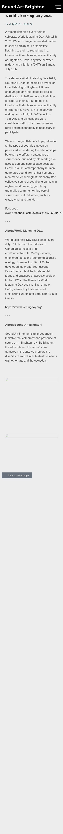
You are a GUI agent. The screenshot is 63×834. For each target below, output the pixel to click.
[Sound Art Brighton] (23, 7)
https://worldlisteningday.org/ (23, 307)
